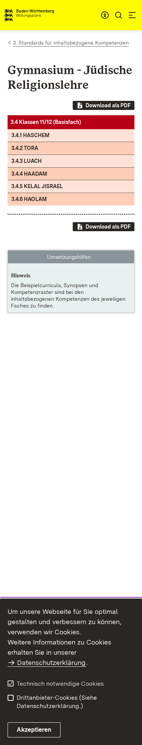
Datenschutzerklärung (51, 662)
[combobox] (105, 15)
